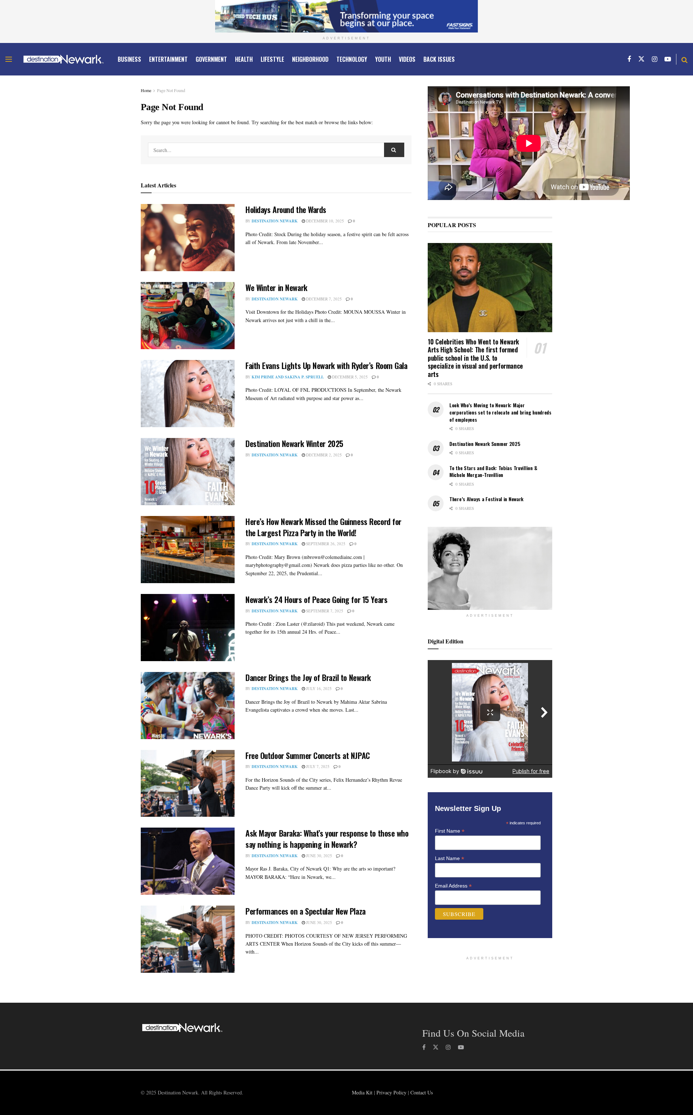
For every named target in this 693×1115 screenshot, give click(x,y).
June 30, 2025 (318, 855)
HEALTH (244, 59)
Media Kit (362, 1092)
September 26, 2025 (325, 543)
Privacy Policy (391, 1092)
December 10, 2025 (324, 221)
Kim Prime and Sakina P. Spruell (288, 377)
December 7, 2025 (323, 298)
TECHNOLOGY (351, 59)
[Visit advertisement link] (346, 16)
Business (129, 59)
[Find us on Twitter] (641, 59)
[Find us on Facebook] (629, 59)
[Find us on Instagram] (654, 59)
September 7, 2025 (324, 610)
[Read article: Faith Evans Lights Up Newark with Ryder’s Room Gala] (188, 393)
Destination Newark (275, 221)
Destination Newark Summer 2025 (484, 443)
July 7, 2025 (317, 766)
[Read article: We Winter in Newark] (188, 315)
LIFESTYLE (272, 59)
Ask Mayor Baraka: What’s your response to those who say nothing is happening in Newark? (327, 838)
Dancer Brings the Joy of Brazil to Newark (308, 677)
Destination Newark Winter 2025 (294, 443)
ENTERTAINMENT (168, 59)
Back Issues (439, 59)
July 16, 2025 (318, 688)
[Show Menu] (8, 59)
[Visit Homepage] (63, 59)
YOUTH (383, 59)
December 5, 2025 (349, 376)
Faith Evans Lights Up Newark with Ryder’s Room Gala (326, 365)
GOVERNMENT (211, 59)
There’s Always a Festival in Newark (486, 499)
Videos (407, 59)
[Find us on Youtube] (667, 59)
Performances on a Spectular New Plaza (305, 911)
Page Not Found (171, 90)
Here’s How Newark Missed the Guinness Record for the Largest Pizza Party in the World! (323, 527)
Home (146, 90)
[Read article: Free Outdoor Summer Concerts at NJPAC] (188, 783)
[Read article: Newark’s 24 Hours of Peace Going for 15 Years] (188, 627)
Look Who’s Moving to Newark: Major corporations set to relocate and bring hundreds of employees (500, 412)
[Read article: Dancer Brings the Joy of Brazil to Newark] (188, 705)
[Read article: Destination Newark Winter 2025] (188, 471)
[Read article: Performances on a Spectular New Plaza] (188, 939)
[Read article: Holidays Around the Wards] (188, 237)
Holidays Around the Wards (285, 209)
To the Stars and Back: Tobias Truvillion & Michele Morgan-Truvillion (493, 471)
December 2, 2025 (323, 454)
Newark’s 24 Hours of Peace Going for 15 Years (316, 599)
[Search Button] (684, 59)
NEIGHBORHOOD (310, 59)
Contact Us (421, 1092)
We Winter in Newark (276, 287)
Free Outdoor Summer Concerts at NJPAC (307, 755)
